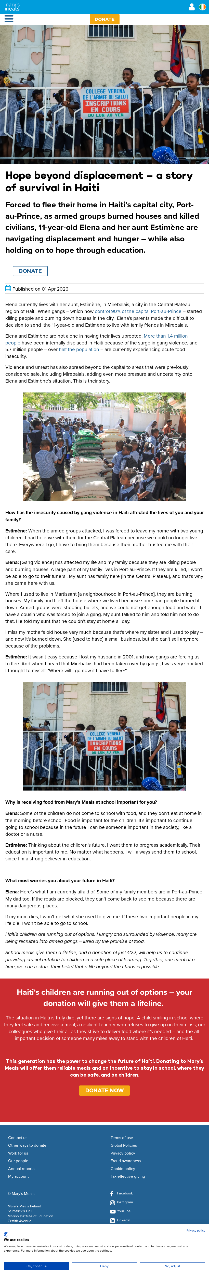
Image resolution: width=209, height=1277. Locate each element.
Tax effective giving (128, 1176)
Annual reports (21, 1168)
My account (18, 1176)
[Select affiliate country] (202, 7)
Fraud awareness (126, 1160)
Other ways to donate (27, 1145)
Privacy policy (123, 1153)
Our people (18, 1160)
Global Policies (124, 1145)
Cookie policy (123, 1168)
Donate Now (104, 1090)
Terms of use (122, 1137)
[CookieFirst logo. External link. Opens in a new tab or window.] (6, 1234)
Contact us (17, 1137)
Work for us (18, 1153)
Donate (104, 19)
